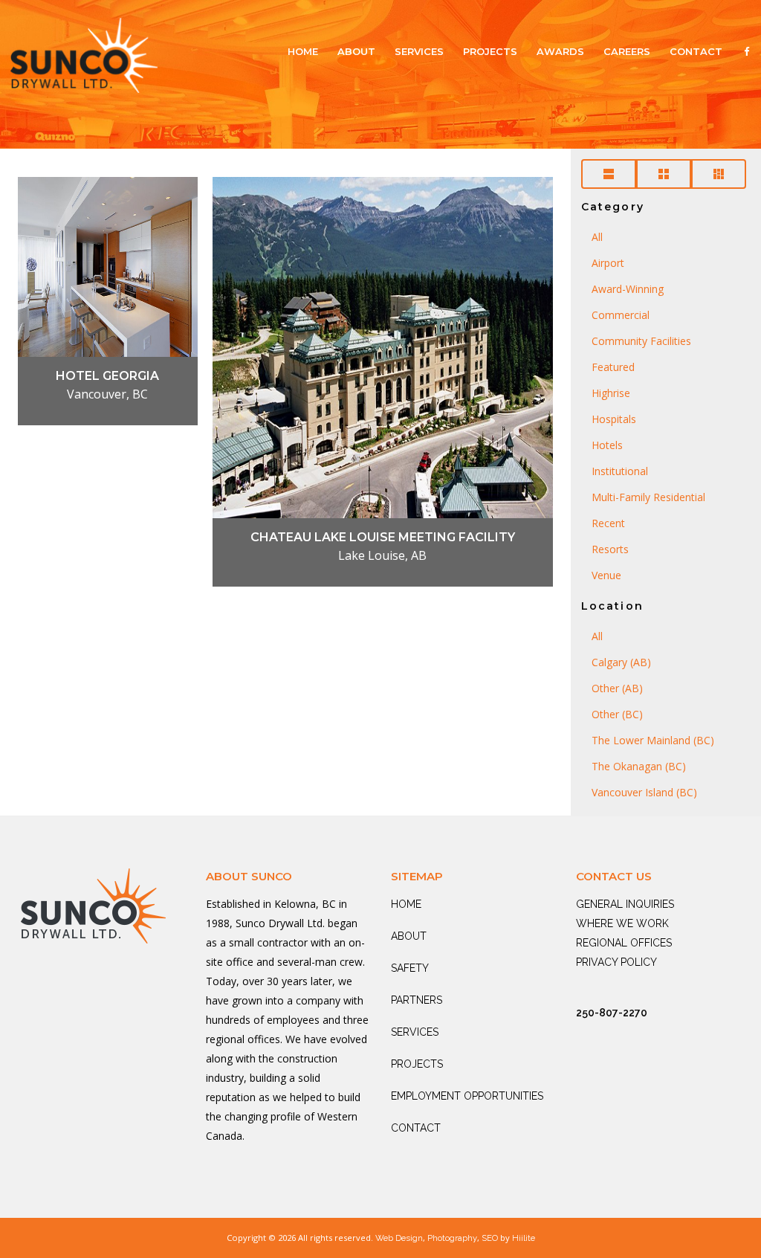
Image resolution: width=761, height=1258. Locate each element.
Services (419, 51)
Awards (560, 51)
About (356, 51)
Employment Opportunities (467, 1096)
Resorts (610, 549)
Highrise (611, 393)
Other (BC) (617, 714)
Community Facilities (641, 341)
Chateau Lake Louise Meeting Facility (382, 537)
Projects (490, 51)
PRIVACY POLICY (616, 962)
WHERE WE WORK (622, 923)
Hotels (607, 445)
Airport (608, 263)
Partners (416, 1000)
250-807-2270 (611, 1013)
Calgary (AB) (621, 662)
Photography (452, 1238)
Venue (606, 575)
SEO (490, 1238)
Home (303, 51)
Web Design (399, 1238)
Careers (626, 51)
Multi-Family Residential (648, 497)
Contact (696, 51)
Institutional (620, 471)
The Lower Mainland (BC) (653, 740)
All (597, 237)
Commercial (621, 315)
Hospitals (614, 419)
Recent (608, 523)
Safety (410, 968)
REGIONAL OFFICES (624, 943)
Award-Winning (628, 289)
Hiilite (523, 1238)
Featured (613, 367)
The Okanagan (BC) (639, 766)
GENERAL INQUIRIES (625, 904)
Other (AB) (617, 688)
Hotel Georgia (107, 376)
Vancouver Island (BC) (644, 792)
